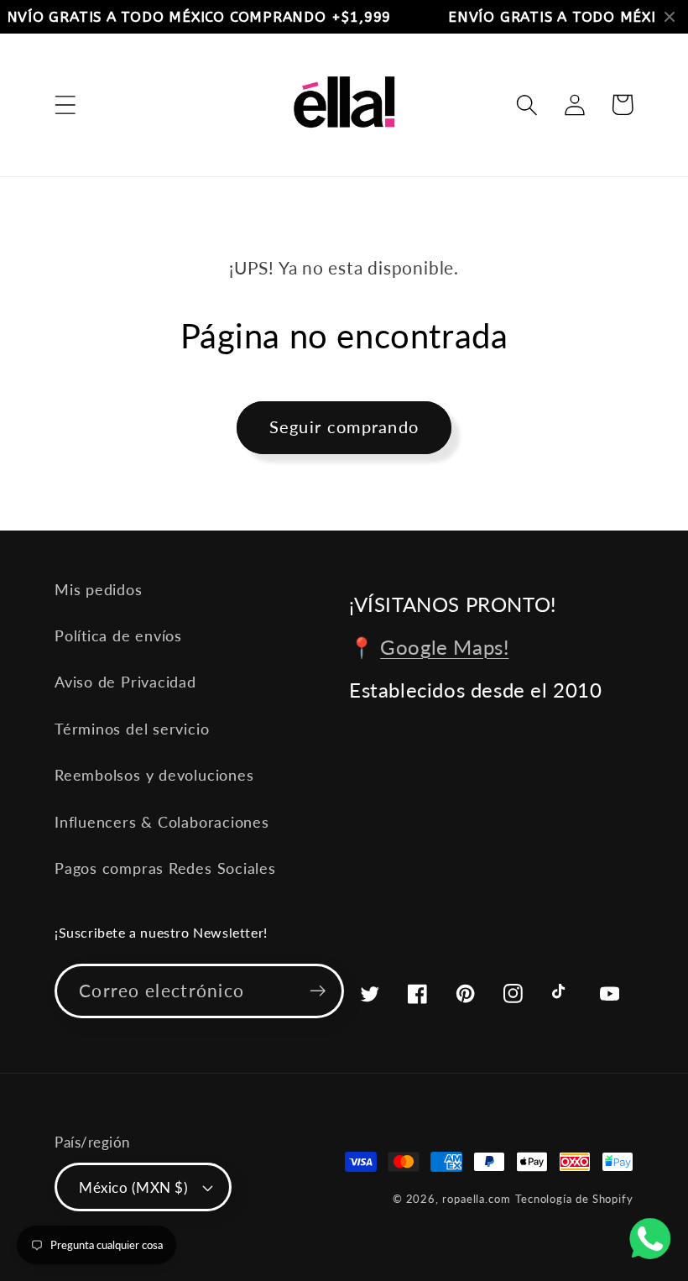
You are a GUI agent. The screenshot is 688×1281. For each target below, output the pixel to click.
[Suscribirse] (317, 991)
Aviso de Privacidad (125, 681)
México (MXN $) (133, 1187)
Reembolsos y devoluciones (154, 775)
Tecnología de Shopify (574, 1198)
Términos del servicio (132, 728)
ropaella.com (476, 1198)
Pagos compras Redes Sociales (165, 868)
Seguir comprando (344, 427)
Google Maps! (444, 647)
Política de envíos (118, 635)
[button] (65, 104)
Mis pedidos (99, 589)
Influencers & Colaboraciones (162, 822)
